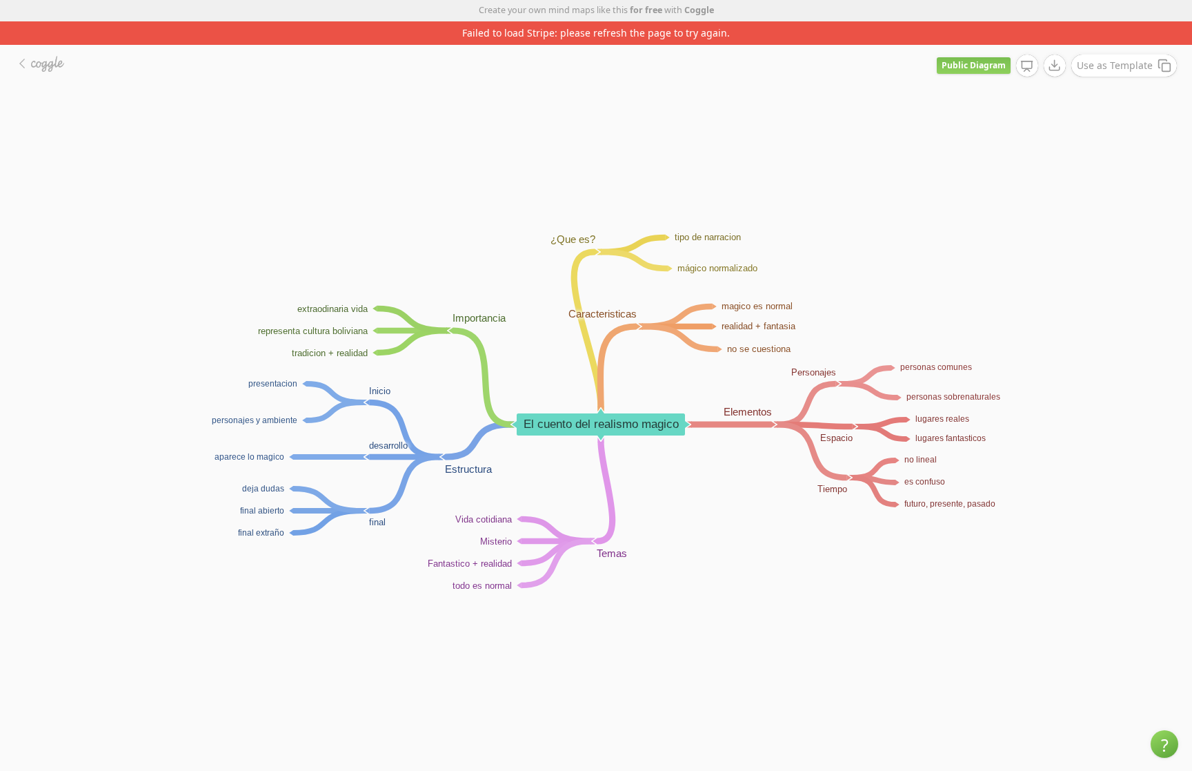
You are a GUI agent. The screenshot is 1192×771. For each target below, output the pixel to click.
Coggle (699, 10)
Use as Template (1115, 65)
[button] (1164, 744)
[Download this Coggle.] (1055, 66)
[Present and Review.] (1027, 66)
